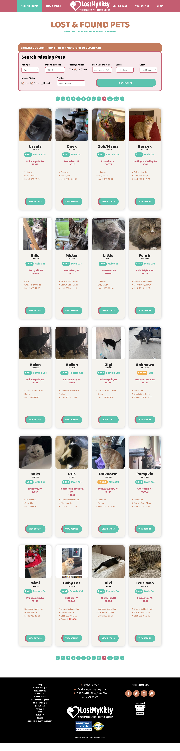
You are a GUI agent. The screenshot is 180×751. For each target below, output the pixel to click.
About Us (40, 693)
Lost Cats (40, 706)
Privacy (40, 715)
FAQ (40, 684)
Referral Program (40, 700)
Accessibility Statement (40, 721)
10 (110, 98)
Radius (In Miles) (76, 64)
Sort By (60, 78)
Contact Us (40, 696)
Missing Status (28, 78)
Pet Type (25, 64)
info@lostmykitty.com (95, 689)
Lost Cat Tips (40, 687)
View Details (35, 201)
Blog (40, 712)
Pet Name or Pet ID (101, 64)
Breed (118, 64)
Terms (40, 718)
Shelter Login (40, 703)
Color (142, 64)
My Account (40, 691)
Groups (40, 709)
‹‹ (58, 98)
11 (116, 98)
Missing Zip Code (53, 64)
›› (122, 98)
